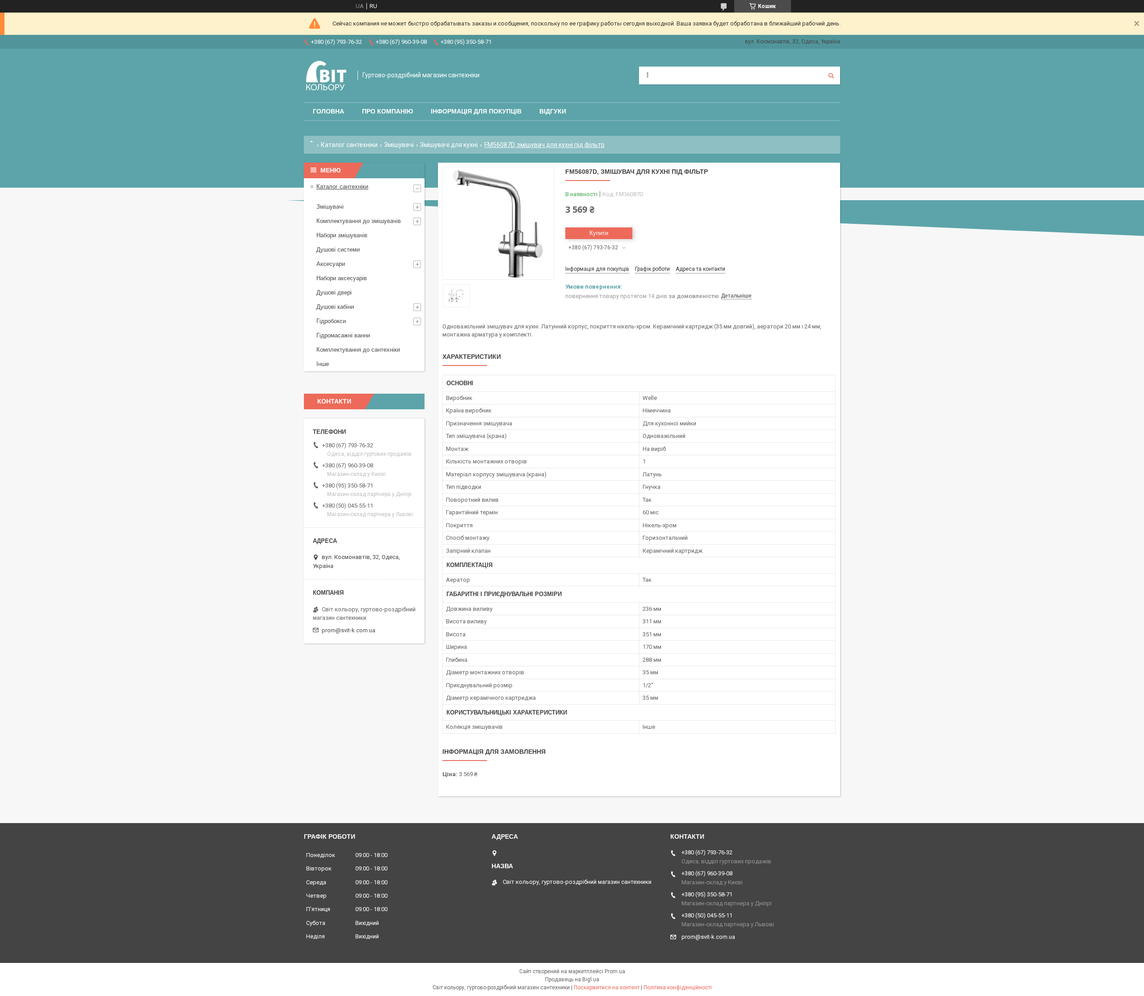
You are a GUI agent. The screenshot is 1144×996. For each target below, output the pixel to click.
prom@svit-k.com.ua (348, 630)
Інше (322, 364)
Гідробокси (331, 321)
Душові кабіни (335, 306)
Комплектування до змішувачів (358, 221)
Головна (328, 111)
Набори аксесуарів (341, 278)
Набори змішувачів (341, 235)
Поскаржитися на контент (606, 987)
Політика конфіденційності (678, 987)
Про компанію (387, 111)
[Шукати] (831, 75)
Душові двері (334, 292)
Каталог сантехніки (349, 144)
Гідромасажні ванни (343, 335)
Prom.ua (615, 971)
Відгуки (552, 111)
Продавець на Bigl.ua (572, 979)
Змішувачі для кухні (449, 144)
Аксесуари (330, 264)
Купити (598, 233)
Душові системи (338, 249)
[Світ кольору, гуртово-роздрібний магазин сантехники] (326, 75)
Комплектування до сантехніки (358, 349)
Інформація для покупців (476, 111)
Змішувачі (399, 144)
